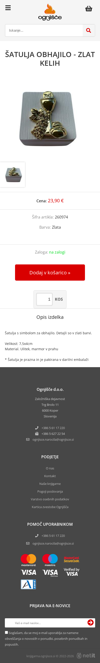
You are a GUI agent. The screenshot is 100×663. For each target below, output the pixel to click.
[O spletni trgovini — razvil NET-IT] (86, 656)
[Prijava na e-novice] (90, 622)
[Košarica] (90, 8)
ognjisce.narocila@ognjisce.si (53, 543)
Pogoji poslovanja (50, 491)
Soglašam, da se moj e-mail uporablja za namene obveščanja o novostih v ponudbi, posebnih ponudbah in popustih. (46, 639)
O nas (50, 468)
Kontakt (50, 476)
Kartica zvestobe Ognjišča (50, 507)
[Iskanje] (89, 30)
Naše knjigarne (50, 483)
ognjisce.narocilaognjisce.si (53, 439)
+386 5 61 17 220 (53, 428)
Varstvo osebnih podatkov (50, 499)
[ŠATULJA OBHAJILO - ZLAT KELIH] (50, 119)
